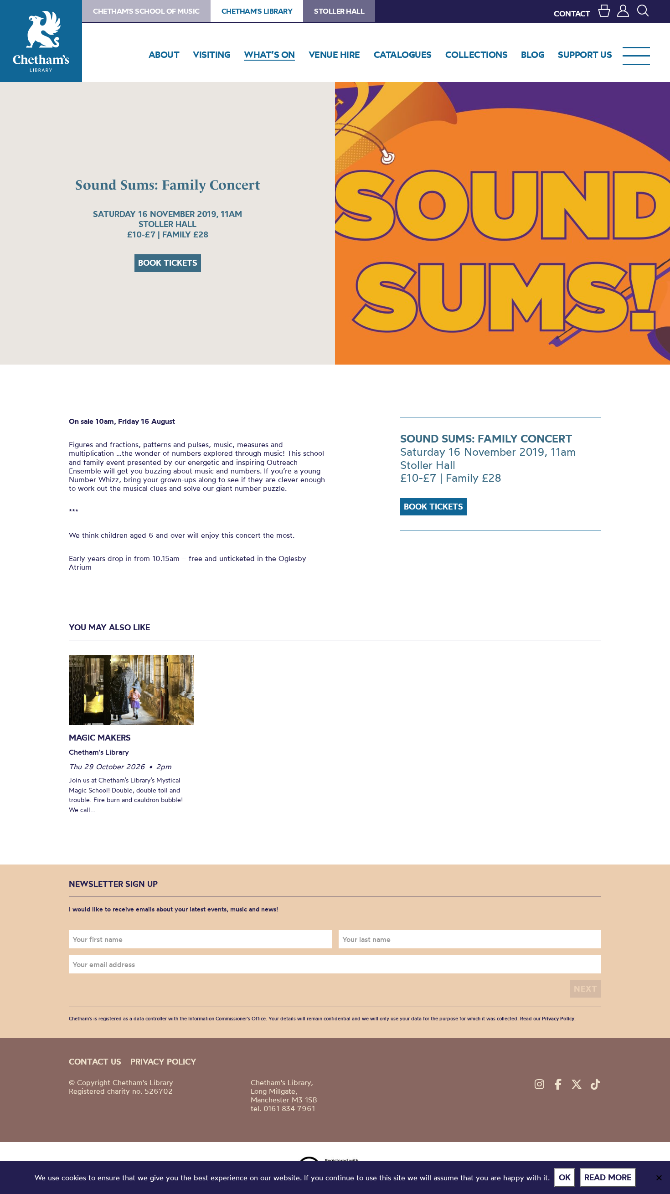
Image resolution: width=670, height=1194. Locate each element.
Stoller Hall (339, 11)
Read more (607, 1177)
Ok (565, 1177)
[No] (658, 1177)
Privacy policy (163, 1061)
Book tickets (167, 262)
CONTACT (572, 13)
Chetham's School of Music (146, 11)
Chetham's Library (41, 41)
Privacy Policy (558, 1018)
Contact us (95, 1061)
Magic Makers (100, 737)
